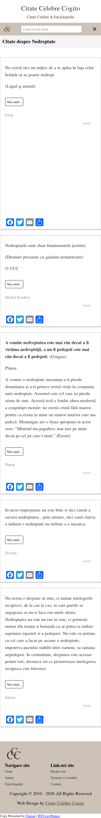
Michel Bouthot (17, 297)
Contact (55, 784)
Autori (9, 777)
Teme (9, 771)
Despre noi (58, 771)
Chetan (30, 816)
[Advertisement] (50, 174)
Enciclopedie (14, 784)
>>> (87, 123)
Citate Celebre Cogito (64, 803)
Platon (10, 464)
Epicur (10, 697)
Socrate (11, 552)
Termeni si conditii (63, 777)
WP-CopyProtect (49, 816)
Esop (9, 114)
